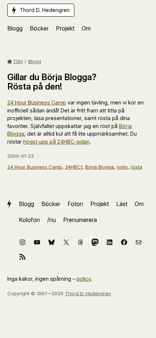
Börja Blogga (99, 167)
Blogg (34, 61)
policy (84, 279)
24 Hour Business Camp (36, 102)
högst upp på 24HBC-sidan (56, 142)
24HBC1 (73, 167)
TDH (18, 61)
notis (122, 167)
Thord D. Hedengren (88, 293)
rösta (136, 167)
